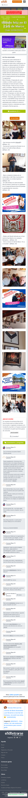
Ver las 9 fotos (15, 118)
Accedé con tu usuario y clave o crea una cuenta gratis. (14, 12)
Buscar (2, 744)
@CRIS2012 (12, 603)
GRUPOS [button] (13, 8)
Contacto (3, 755)
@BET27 (11, 635)
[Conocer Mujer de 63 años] (4, 457)
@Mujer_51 (6, 144)
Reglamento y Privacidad (6, 750)
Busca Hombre (4, 767)
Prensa (2, 757)
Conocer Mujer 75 (10, 531)
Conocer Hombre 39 (11, 594)
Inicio (2, 17)
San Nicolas (6, 19)
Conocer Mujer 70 (10, 515)
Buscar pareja (4, 765)
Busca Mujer (4, 770)
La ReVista (3, 780)
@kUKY (22, 681)
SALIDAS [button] (20, 8)
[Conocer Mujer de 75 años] (4, 532)
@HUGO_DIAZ (18, 643)
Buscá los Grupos (5, 785)
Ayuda (2, 747)
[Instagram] (19, 737)
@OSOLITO (13, 656)
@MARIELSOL (19, 656)
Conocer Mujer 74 (10, 447)
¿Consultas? (15, 436)
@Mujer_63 (6, 150)
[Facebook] (14, 737)
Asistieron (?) (14, 111)
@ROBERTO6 (7, 658)
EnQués (3, 782)
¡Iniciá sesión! (14, 432)
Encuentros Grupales (6, 777)
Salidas (8, 17)
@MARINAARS (8, 682)
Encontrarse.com (15, 792)
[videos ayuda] (24, 1)
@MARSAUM (12, 570)
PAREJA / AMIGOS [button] (5, 8)
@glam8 (17, 142)
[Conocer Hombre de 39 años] (4, 594)
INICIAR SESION (17, 1)
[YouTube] (17, 737)
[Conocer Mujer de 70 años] (4, 516)
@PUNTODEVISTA (8, 647)
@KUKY (14, 480)
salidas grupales (14, 694)
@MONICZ (14, 721)
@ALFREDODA (13, 624)
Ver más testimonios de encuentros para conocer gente (13, 725)
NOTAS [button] (25, 8)
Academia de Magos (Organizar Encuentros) (11, 787)
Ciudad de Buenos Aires (18, 17)
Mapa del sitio (4, 752)
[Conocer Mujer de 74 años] (4, 447)
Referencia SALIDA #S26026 (11, 528)
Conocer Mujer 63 (10, 457)
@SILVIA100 (7, 645)
